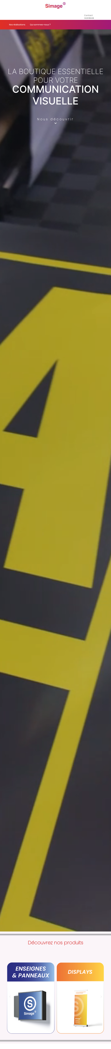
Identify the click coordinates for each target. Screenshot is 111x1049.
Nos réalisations (17, 24)
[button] (9, 996)
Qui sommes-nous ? (40, 24)
